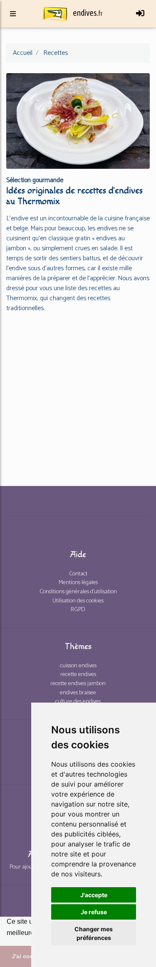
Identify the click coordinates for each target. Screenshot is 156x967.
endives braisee (78, 693)
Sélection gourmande (34, 180)
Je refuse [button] (94, 911)
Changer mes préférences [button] (93, 933)
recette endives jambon (78, 683)
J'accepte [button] (93, 894)
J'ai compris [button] (29, 956)
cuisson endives (78, 666)
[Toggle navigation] (140, 13)
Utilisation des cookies (78, 601)
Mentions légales (78, 582)
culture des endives (78, 701)
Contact (78, 574)
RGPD (78, 609)
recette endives (78, 674)
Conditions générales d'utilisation (78, 592)
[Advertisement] (78, 398)
